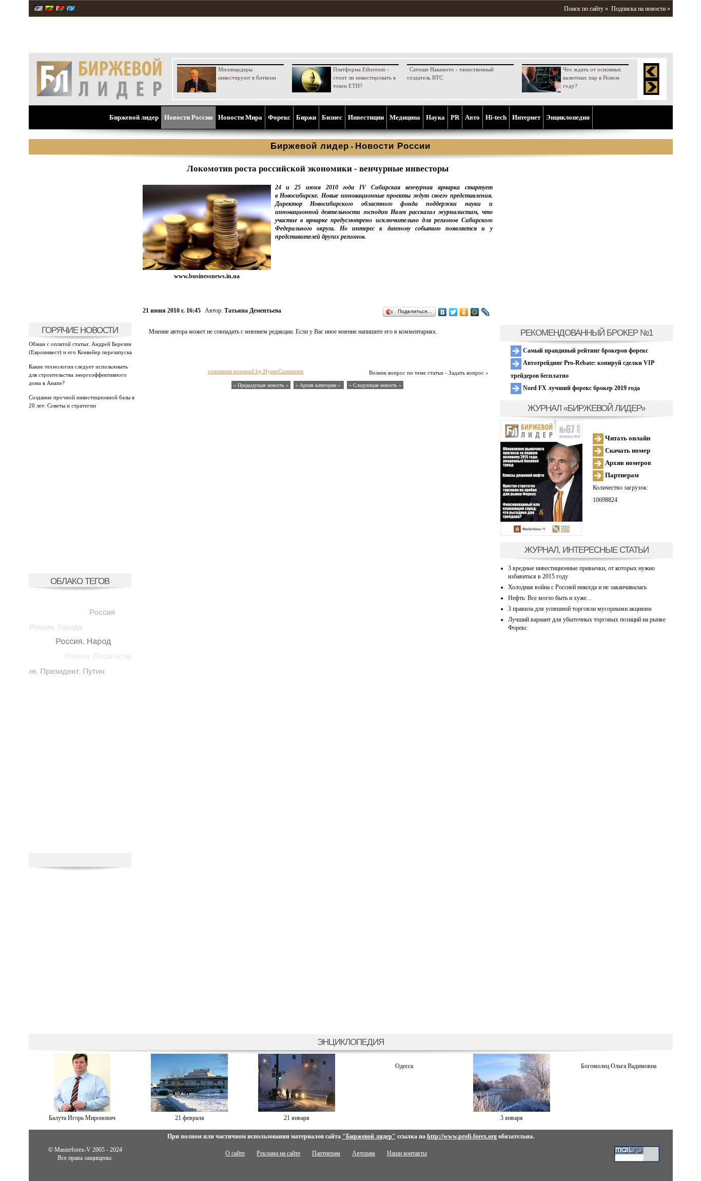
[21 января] (296, 1109)
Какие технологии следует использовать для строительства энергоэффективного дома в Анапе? (78, 374)
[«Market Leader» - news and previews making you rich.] (38, 9)
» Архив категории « (319, 385)
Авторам (363, 1153)
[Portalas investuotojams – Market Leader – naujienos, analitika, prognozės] (49, 9)
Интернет (526, 117)
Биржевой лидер (134, 117)
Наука (435, 117)
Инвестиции (366, 117)
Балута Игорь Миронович (82, 1117)
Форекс (279, 117)
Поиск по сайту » (586, 8)
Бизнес (332, 117)
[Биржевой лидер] (99, 97)
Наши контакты (407, 1153)
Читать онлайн (626, 438)
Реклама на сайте (278, 1153)
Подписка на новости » (640, 8)
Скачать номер (626, 450)
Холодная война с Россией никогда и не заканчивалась (577, 587)
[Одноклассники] (464, 312)
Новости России (188, 117)
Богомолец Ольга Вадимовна (618, 1066)
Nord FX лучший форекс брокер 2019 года (580, 388)
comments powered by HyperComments (255, 371)
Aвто (472, 117)
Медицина (405, 117)
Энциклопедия (568, 117)
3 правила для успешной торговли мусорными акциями (579, 608)
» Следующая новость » (375, 385)
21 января (296, 1117)
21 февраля (189, 1117)
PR (455, 117)
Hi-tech (496, 117)
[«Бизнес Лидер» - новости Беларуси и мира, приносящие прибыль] (60, 9)
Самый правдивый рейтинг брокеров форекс (584, 350)
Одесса (404, 1066)
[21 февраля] (189, 1109)
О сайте (235, 1153)
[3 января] (511, 1109)
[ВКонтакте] (442, 312)
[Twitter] (453, 312)
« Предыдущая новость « (260, 385)
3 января (511, 1117)
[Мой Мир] (475, 312)
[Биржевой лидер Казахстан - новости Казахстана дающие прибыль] (70, 9)
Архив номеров (627, 463)
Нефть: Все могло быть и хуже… (550, 598)
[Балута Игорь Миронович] (82, 1109)
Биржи (306, 117)
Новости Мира (240, 117)
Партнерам (621, 475)
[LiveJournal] (485, 312)
